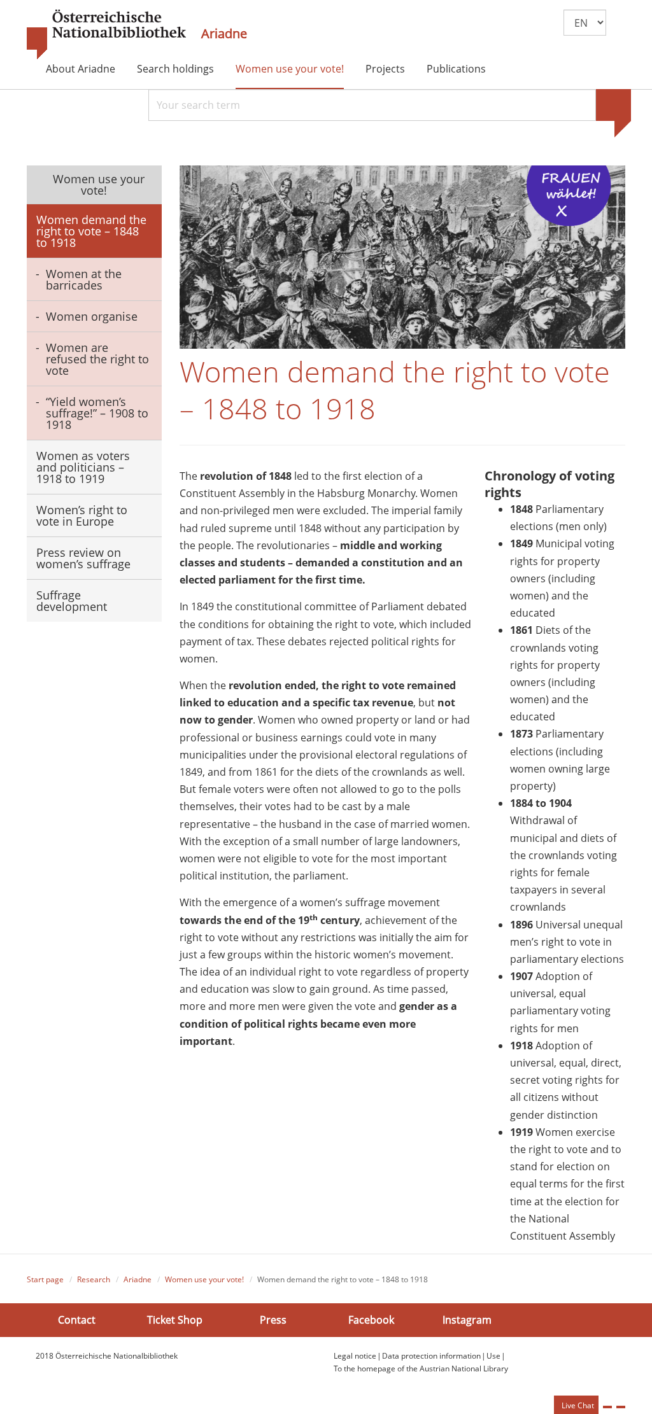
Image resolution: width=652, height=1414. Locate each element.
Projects (385, 69)
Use (493, 1355)
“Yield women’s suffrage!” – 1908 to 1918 (97, 413)
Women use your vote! (290, 69)
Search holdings (175, 69)
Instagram (467, 1320)
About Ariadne (80, 69)
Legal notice (355, 1355)
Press (273, 1320)
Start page (45, 1279)
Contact (77, 1320)
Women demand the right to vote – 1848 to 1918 (91, 231)
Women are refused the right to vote (97, 359)
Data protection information (431, 1355)
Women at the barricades (84, 279)
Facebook (371, 1320)
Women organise (92, 316)
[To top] (620, 1407)
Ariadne (224, 33)
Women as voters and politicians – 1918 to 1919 (83, 467)
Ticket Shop (174, 1320)
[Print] (607, 1407)
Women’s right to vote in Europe (81, 515)
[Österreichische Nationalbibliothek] (106, 35)
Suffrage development (71, 600)
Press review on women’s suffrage (83, 558)
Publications (456, 69)
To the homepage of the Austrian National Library (421, 1368)
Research (93, 1279)
